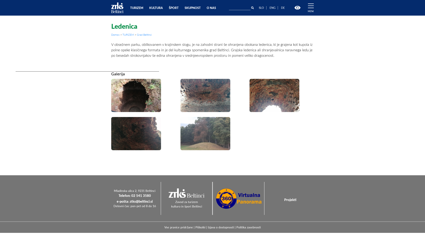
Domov (115, 34)
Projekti (290, 200)
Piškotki (200, 227)
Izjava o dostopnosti (221, 227)
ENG (272, 7)
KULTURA (156, 8)
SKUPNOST (193, 8)
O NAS (211, 8)
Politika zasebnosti (248, 227)
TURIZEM (136, 8)
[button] (297, 8)
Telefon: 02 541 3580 (135, 196)
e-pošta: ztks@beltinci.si (135, 201)
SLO (261, 7)
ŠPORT (174, 8)
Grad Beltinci (144, 34)
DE (283, 7)
